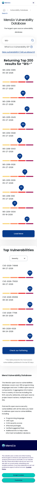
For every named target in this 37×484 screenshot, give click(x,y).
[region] (18, 467)
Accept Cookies (18, 475)
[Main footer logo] (9, 445)
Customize (18, 480)
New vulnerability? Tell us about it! (18, 52)
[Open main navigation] (33, 2)
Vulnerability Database (19, 10)
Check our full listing (18, 350)
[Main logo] (7, 3)
